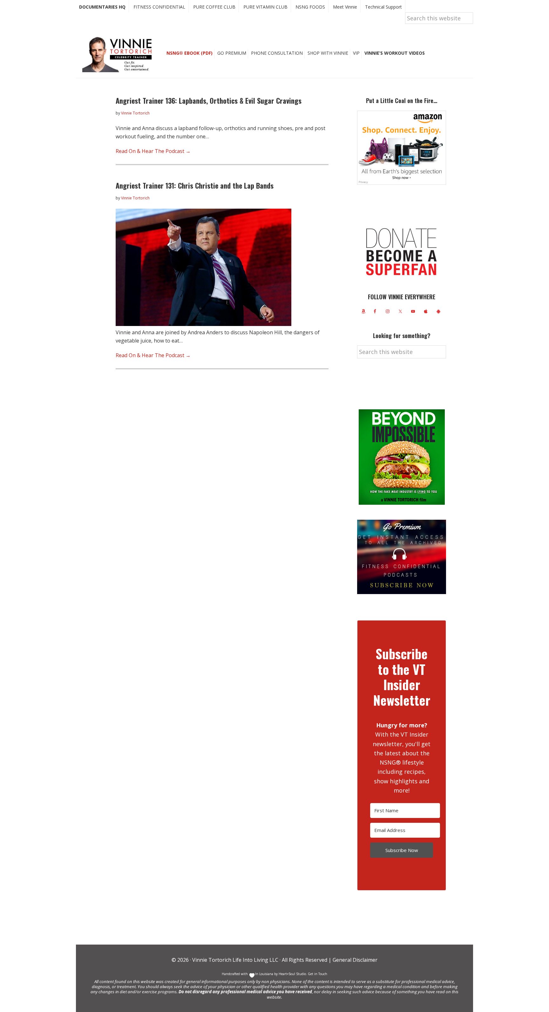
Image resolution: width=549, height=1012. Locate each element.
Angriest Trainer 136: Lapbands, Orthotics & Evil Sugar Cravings (209, 100)
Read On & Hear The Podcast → (153, 151)
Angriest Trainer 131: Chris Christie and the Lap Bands (195, 185)
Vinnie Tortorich (119, 54)
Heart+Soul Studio (292, 974)
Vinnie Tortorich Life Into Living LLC (235, 959)
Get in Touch (317, 974)
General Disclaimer (354, 959)
